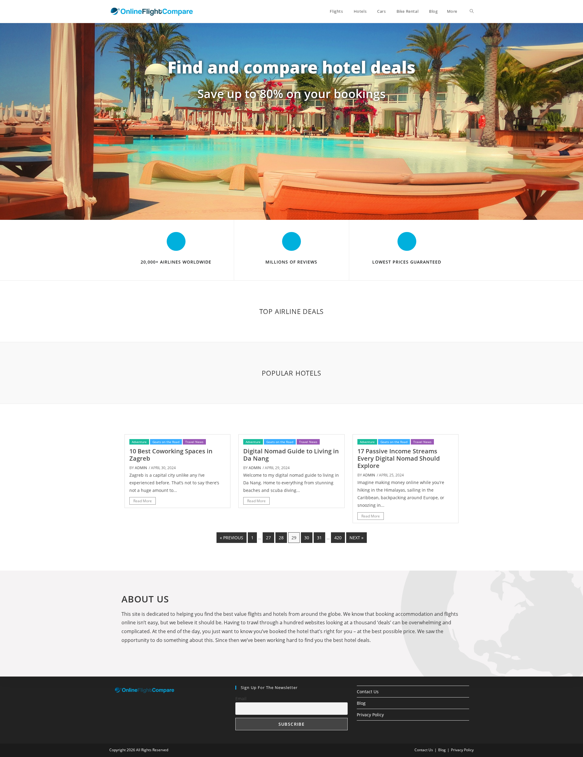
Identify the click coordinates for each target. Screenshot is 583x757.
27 (268, 537)
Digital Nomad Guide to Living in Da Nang (291, 454)
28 (281, 537)
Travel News (194, 442)
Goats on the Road (165, 442)
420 (338, 537)
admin (141, 467)
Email (241, 698)
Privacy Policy (370, 715)
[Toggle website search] (471, 11)
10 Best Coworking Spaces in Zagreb (171, 454)
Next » (356, 537)
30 (306, 537)
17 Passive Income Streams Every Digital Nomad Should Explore (398, 458)
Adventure (139, 442)
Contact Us (368, 691)
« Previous (231, 537)
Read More (142, 500)
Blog (361, 703)
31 (319, 537)
